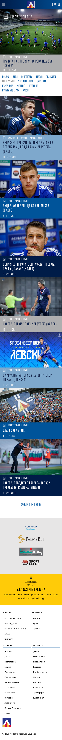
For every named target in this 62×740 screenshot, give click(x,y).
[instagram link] (55, 4)
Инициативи (39, 662)
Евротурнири (11, 677)
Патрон (36, 618)
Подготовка (10, 662)
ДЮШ (7, 633)
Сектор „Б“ (38, 687)
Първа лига (10, 692)
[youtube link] (59, 4)
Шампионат (38, 698)
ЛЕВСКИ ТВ (10, 703)
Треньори (37, 628)
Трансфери (10, 672)
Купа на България (13, 708)
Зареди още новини (31, 504)
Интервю (9, 698)
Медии (8, 667)
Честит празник (12, 682)
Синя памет (10, 687)
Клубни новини (40, 672)
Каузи (7, 713)
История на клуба (13, 618)
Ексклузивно (39, 656)
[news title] (31, 115)
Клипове (37, 667)
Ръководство (11, 623)
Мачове (36, 682)
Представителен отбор (15, 628)
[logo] (31, 4)
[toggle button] (3, 4)
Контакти (9, 639)
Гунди (36, 623)
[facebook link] (52, 4)
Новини (8, 651)
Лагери (36, 677)
